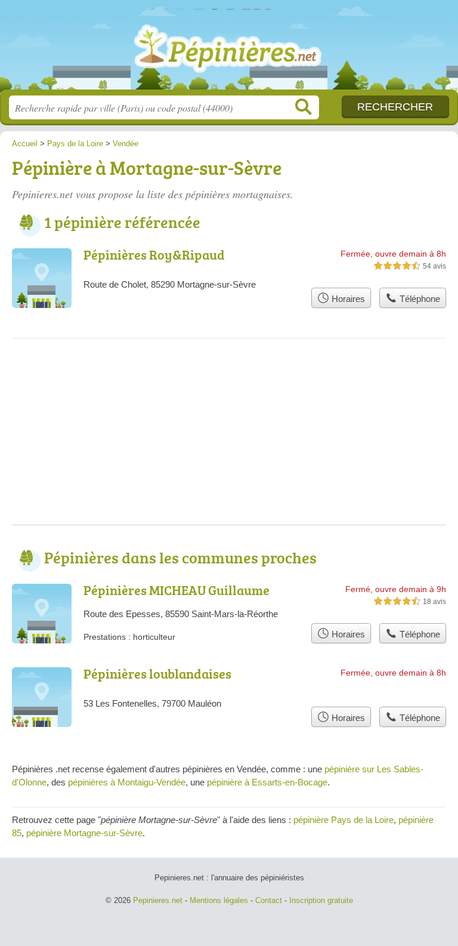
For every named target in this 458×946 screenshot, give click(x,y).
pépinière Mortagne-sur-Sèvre (84, 833)
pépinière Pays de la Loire (343, 820)
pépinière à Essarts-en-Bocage (267, 782)
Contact (268, 900)
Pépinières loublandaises (157, 673)
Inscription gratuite (321, 900)
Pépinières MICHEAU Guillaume (176, 590)
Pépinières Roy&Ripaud (154, 254)
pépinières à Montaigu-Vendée (126, 782)
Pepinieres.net (229, 49)
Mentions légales (219, 900)
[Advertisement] (229, 441)
